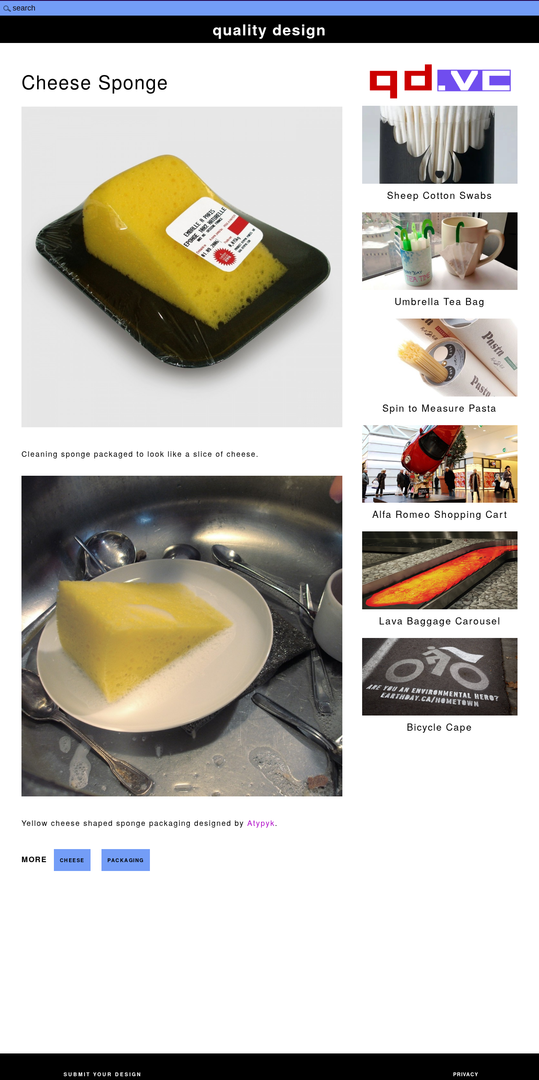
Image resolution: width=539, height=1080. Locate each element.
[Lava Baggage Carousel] (440, 605)
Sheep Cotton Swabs (439, 194)
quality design (269, 29)
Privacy (465, 1074)
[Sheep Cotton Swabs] (440, 179)
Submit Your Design (103, 1074)
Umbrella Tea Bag (440, 301)
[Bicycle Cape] (440, 711)
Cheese (72, 860)
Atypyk (261, 822)
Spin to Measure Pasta (439, 407)
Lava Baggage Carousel (440, 620)
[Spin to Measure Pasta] (440, 392)
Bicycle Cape (439, 726)
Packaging (125, 860)
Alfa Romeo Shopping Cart (439, 513)
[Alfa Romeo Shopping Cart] (440, 498)
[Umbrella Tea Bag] (440, 285)
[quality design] (440, 97)
